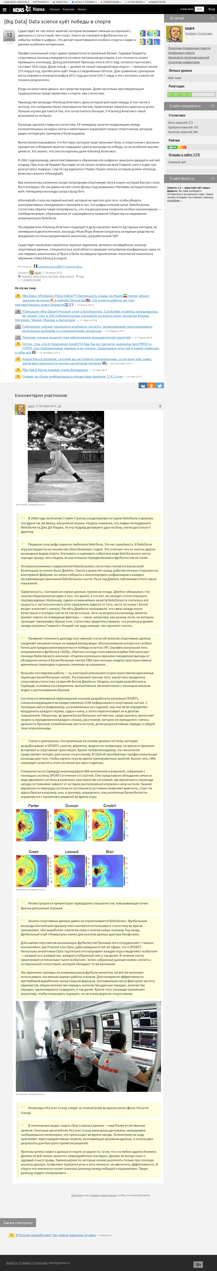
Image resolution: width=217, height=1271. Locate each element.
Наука (39, 9)
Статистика (205, 33)
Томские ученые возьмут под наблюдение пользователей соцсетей (76, 337)
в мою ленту (187, 9)
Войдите (77, 1195)
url (59, 406)
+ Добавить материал (16, 2)
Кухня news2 (135, 2)
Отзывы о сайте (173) (184, 155)
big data (53, 276)
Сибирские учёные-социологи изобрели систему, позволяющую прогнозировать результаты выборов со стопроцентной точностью (87, 328)
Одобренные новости (181, 53)
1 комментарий (31, 279)
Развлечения (111, 2)
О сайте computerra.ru (185, 106)
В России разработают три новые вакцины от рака (56, 1235)
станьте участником (102, 1195)
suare (38, 272)
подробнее (173, 200)
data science (66, 276)
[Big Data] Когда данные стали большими (55, 369)
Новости (61, 2)
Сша (81, 276)
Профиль (190, 33)
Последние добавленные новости (189, 48)
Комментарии (157, 2)
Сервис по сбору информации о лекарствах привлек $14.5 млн (72, 376)
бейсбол (27, 276)
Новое (82, 9)
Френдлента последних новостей (188, 57)
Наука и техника (85, 2)
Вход (212, 9)
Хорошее (69, 9)
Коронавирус (41, 2)
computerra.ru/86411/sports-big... (60, 266)
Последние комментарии (184, 62)
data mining (40, 276)
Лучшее (55, 9)
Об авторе (177, 18)
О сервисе (25, 1263)
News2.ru (12, 1263)
